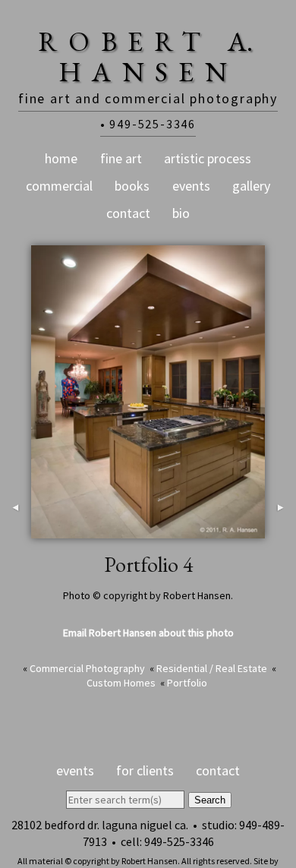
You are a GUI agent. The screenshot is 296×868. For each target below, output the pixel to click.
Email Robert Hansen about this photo (148, 632)
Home (61, 158)
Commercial (59, 185)
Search (209, 800)
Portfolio (187, 683)
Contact (128, 213)
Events (191, 185)
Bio (181, 213)
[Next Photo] (280, 530)
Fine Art (121, 158)
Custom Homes (121, 683)
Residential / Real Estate (211, 668)
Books (132, 185)
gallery (251, 185)
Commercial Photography (87, 668)
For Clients (145, 770)
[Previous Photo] (15, 530)
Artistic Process (207, 158)
